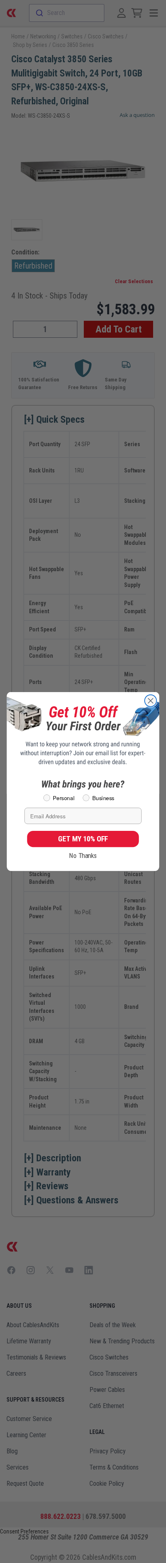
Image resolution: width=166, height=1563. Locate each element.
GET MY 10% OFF (83, 838)
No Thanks (83, 855)
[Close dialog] (150, 701)
